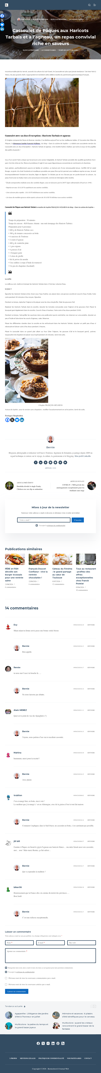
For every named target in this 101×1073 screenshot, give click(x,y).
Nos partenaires (74, 1058)
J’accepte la (52, 525)
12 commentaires (58, 584)
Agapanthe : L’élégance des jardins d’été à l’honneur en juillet (31, 1015)
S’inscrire (77, 520)
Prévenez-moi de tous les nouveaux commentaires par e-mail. (32, 978)
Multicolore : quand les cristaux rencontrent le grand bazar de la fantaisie (78, 1026)
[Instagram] (48, 1043)
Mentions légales (27, 1058)
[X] (12, 420)
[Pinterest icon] (60, 462)
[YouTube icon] (65, 462)
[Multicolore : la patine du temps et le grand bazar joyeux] (8, 1026)
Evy (15, 625)
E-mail (41, 942)
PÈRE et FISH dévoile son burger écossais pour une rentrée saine (14, 575)
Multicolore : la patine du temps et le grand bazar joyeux (31, 1026)
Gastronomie (61, 19)
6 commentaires (10, 587)
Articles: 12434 (50, 468)
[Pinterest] (57, 1043)
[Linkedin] (22, 420)
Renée (17, 667)
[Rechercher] (89, 5)
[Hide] (1, 33)
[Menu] (94, 5)
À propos (13, 1058)
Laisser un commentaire (17, 991)
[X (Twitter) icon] (50, 462)
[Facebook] (7, 420)
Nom (9, 942)
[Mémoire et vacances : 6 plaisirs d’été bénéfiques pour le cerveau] (56, 1015)
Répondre (91, 625)
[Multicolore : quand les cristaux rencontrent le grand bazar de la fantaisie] (56, 1026)
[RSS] (62, 1043)
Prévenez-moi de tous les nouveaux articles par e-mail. (29, 984)
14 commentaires (76, 19)
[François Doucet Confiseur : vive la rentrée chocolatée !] (39, 559)
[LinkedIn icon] (40, 462)
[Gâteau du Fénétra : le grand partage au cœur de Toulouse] (62, 559)
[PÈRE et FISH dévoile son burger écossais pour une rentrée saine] (15, 559)
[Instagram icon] (55, 462)
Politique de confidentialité (51, 1058)
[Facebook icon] (36, 462)
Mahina (17, 753)
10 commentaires (82, 590)
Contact (88, 1058)
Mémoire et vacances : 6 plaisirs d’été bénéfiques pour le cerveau (78, 1015)
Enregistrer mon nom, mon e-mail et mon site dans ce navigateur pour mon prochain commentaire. (40, 968)
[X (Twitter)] (43, 1043)
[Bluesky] (17, 420)
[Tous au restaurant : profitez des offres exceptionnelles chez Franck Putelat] (86, 559)
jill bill (17, 841)
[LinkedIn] (53, 1043)
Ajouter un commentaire (17, 951)
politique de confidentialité (56, 525)
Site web (72, 942)
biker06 (18, 887)
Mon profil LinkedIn (83, 456)
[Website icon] (45, 462)
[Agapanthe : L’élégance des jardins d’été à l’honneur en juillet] (8, 1015)
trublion (18, 795)
